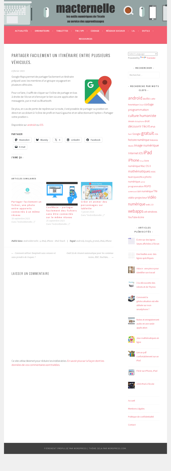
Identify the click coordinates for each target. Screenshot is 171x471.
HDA (156, 134)
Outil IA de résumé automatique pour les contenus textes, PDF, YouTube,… (90, 255)
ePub (152, 126)
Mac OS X (146, 166)
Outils (146, 30)
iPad (44, 241)
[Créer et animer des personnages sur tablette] (96, 191)
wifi (145, 211)
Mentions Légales (136, 408)
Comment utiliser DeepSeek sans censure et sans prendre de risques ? (34, 255)
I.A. (133, 30)
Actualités (21, 30)
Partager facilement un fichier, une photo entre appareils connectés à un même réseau (27, 208)
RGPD (147, 186)
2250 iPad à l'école (145, 383)
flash (130, 134)
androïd (31, 124)
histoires (154, 140)
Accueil (131, 400)
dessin (131, 121)
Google (88, 241)
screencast (132, 191)
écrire (141, 217)
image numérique (146, 145)
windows (152, 211)
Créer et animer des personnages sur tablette (94, 205)
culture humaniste (142, 115)
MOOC (153, 171)
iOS (41, 124)
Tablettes (62, 30)
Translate (151, 57)
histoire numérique (138, 140)
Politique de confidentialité (141, 416)
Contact (132, 424)
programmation (136, 186)
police (143, 182)
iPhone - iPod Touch (56, 241)
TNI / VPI (79, 30)
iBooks (130, 146)
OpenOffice (138, 177)
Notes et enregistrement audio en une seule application (147, 323)
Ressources (85, 38)
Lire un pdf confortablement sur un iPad (147, 356)
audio (146, 98)
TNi (155, 191)
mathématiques (139, 171)
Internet (133, 153)
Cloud (141, 105)
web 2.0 (149, 204)
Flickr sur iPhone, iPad (146, 370)
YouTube (132, 217)
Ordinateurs (42, 30)
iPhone (108, 241)
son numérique (145, 191)
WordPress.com (117, 448)
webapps (135, 211)
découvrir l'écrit (139, 126)
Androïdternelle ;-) (32, 241)
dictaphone (139, 121)
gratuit (96, 241)
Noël (130, 176)
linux (142, 161)
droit (146, 121)
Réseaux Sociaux (115, 30)
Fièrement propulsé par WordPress (65, 448)
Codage (95, 30)
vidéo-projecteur (137, 197)
